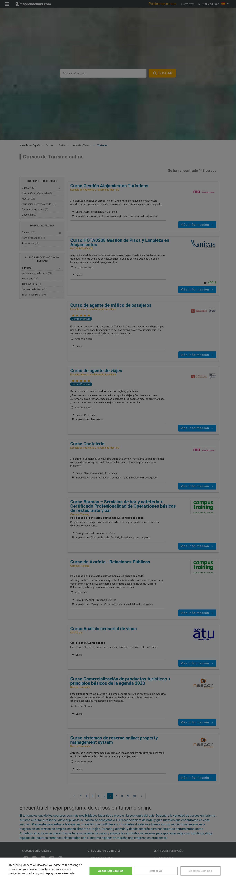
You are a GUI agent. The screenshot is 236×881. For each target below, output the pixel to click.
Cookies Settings (200, 871)
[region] (118, 869)
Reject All (156, 871)
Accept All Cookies (110, 871)
